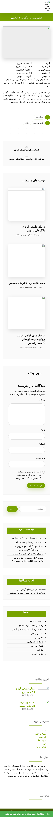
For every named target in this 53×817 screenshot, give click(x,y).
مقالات (27, 123)
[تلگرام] (12, 784)
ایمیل (42, 444)
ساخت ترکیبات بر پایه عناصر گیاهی (27, 629)
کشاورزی (39, 637)
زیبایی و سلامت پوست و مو (33, 287)
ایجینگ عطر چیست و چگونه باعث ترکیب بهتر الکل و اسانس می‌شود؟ (27, 559)
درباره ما (42, 744)
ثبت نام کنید (10, 814)
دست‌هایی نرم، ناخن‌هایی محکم (29, 542)
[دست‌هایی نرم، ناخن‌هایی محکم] (43, 706)
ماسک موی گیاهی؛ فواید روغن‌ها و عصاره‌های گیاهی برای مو (29, 548)
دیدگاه (41, 400)
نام (43, 430)
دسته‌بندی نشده (36, 621)
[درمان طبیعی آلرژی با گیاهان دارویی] (43, 692)
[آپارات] (7, 784)
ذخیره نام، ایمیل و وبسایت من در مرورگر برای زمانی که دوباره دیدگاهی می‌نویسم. (28, 475)
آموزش (42, 737)
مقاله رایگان (37, 654)
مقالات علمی (40, 734)
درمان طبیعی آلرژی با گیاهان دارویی (27, 538)
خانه (44, 730)
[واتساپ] (23, 784)
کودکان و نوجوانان (26, 235)
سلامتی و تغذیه (37, 235)
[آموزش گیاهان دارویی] (46, 6)
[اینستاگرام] (17, 784)
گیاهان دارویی (38, 123)
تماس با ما (41, 747)
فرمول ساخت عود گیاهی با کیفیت (28, 554)
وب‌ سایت (40, 458)
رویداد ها (42, 740)
